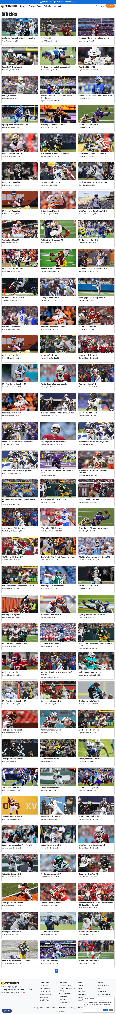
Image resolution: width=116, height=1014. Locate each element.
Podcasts (47, 6)
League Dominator (45, 991)
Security (72, 1008)
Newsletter (82, 994)
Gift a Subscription (104, 994)
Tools (39, 6)
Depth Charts (63, 996)
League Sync (44, 985)
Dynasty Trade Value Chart (67, 990)
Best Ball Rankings (65, 993)
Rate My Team (44, 1000)
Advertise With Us (103, 985)
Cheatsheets (44, 997)
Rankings (23, 6)
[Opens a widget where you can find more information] (7, 1011)
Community (57, 6)
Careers (80, 1008)
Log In (102, 6)
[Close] (113, 998)
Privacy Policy (38, 1008)
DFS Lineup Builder (65, 985)
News (80, 988)
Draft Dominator (45, 988)
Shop (99, 988)
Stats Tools (63, 1002)
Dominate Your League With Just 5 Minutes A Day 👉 (59, 2)
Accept (105, 1010)
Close (111, 1010)
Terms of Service (50, 1008)
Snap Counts (63, 999)
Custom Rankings (45, 994)
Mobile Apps (102, 991)
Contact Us (63, 1008)
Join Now (110, 6)
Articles (32, 6)
